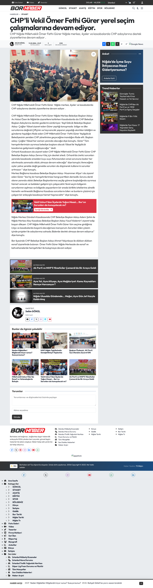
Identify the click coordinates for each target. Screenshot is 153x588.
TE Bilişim (139, 466)
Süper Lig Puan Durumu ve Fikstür (27, 566)
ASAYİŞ (82, 8)
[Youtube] (50, 319)
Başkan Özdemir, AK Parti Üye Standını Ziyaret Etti (80, 351)
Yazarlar (43, 2)
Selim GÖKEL (32, 311)
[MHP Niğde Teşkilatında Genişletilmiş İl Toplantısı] (54, 340)
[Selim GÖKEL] (17, 312)
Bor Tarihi (122, 431)
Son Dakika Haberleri (66, 442)
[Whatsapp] (38, 450)
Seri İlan (12, 535)
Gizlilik (93, 431)
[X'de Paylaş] (108, 44)
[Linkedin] (45, 319)
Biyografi (12, 542)
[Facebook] (32, 319)
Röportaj (12, 539)
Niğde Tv (121, 434)
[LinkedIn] (29, 450)
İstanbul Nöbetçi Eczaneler (68, 429)
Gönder (17, 417)
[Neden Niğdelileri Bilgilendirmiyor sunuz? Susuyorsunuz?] (25, 340)
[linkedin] (133, 475)
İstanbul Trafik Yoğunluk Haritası (70, 434)
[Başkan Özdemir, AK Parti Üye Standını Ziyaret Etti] (82, 340)
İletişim (120, 429)
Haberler (14, 14)
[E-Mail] (27, 319)
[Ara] (133, 8)
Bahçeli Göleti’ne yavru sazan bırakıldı (105, 583)
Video (31, 2)
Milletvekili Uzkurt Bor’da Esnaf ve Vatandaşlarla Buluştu (23, 379)
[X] (16, 450)
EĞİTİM (91, 8)
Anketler (12, 545)
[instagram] (68, 475)
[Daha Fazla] (117, 44)
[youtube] (89, 475)
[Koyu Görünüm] (138, 8)
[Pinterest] (20, 450)
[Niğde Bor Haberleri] (26, 8)
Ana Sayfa (13, 480)
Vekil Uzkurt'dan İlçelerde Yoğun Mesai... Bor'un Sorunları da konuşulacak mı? (53, 379)
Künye (93, 429)
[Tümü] (140, 54)
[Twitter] (36, 319)
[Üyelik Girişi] (141, 2)
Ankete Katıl (109, 78)
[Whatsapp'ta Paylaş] (113, 44)
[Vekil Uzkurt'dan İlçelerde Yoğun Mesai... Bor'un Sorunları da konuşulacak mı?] (54, 367)
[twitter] (46, 475)
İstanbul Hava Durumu (67, 431)
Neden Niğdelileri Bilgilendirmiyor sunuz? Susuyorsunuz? (22, 352)
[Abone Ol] (136, 44)
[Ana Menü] (142, 8)
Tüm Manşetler (64, 439)
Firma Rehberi (15, 532)
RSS (14, 466)
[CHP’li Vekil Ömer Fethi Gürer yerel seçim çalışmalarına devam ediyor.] (54, 76)
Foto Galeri (18, 2)
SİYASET (73, 8)
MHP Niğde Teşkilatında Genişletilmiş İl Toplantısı (51, 351)
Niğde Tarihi (96, 434)
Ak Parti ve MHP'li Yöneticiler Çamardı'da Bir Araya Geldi (82, 378)
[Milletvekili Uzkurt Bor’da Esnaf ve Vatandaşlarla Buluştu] (25, 367)
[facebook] (24, 475)
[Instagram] (41, 319)
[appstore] (76, 455)
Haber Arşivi (63, 445)
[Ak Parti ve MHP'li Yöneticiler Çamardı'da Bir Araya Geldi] (82, 367)
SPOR (99, 8)
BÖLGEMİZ (109, 8)
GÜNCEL (63, 8)
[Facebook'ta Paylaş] (104, 44)
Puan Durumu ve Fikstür (67, 437)
